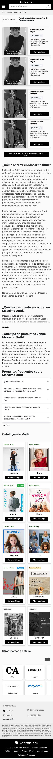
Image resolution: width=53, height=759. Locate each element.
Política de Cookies (12, 751)
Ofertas (10, 710)
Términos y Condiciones (38, 751)
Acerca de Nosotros (22, 748)
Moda (9, 12)
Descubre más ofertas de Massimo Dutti (26, 154)
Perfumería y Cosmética (35, 716)
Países (24, 751)
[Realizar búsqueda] (49, 6)
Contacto (9, 748)
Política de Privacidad (26, 755)
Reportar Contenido (39, 748)
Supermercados (37, 710)
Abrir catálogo (39, 52)
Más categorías (8, 719)
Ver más (5, 327)
